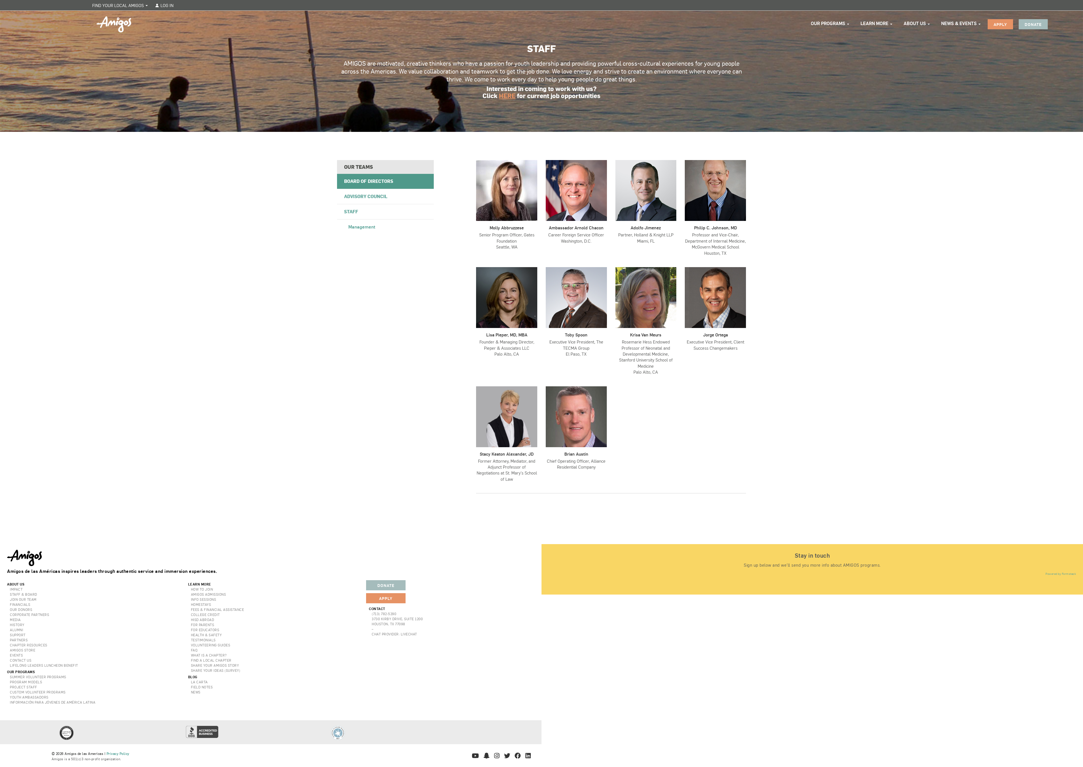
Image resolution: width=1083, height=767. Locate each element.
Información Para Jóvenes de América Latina (52, 702)
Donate (1033, 24)
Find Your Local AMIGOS (118, 5)
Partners (19, 640)
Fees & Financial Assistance (217, 609)
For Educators (205, 630)
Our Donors (21, 609)
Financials (20, 604)
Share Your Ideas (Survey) (216, 670)
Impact (16, 589)
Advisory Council (366, 196)
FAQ (194, 650)
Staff (351, 211)
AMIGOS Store (22, 650)
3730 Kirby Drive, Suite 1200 (397, 619)
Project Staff (23, 687)
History (17, 624)
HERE (507, 95)
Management (361, 227)
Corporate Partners (29, 614)
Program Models (26, 682)
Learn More (875, 23)
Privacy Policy (118, 753)
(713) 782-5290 (384, 613)
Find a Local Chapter (211, 660)
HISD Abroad (202, 619)
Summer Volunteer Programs (38, 677)
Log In (166, 5)
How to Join (202, 589)
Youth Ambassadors (29, 697)
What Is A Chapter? (209, 655)
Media (15, 619)
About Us (915, 23)
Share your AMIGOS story (215, 665)
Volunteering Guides (210, 645)
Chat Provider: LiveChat (394, 634)
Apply (1000, 24)
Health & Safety (206, 635)
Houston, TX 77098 (388, 624)
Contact (377, 608)
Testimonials (203, 640)
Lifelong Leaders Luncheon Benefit (44, 665)
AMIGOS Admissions (208, 594)
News (196, 692)
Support (18, 635)
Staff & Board (23, 594)
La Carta (199, 682)
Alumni (16, 630)
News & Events (959, 23)
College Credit (205, 614)
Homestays (201, 604)
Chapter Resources (28, 645)
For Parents (202, 624)
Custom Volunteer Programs (38, 692)
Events (16, 655)
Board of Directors (368, 181)
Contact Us (20, 660)
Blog (192, 677)
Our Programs (828, 23)
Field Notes (202, 687)
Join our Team (23, 599)
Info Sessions (203, 599)
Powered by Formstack (1060, 573)
